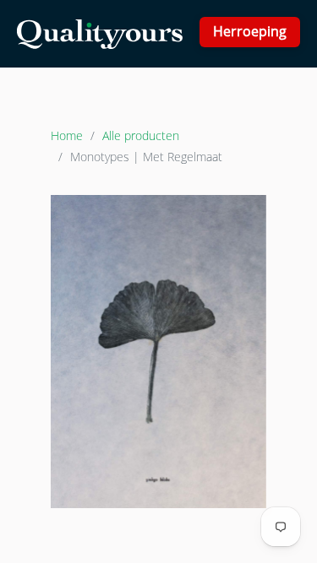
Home (67, 135)
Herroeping (250, 31)
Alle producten (140, 135)
